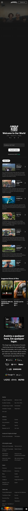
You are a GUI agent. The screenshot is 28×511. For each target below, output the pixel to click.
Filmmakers (17, 436)
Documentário (5, 422)
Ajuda (16, 482)
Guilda (16, 474)
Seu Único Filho (18, 403)
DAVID (4, 501)
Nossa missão (18, 468)
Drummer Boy (5, 498)
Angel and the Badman (20, 492)
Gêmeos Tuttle (18, 400)
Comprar (17, 476)
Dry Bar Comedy (6, 403)
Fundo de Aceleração (7, 436)
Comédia (4, 419)
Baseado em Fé (6, 428)
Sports (16, 425)
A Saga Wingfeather (7, 400)
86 (16, 305)
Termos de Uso (18, 446)
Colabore (4, 479)
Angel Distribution (19, 479)
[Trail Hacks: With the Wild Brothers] (7, 289)
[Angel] (14, 2)
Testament (17, 501)
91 (3, 305)
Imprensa (17, 471)
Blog (3, 474)
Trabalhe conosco (6, 471)
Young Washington (7, 492)
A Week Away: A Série (7, 405)
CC (18, 137)
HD (14, 137)
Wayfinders (17, 408)
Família (16, 422)
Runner (16, 495)
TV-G (10, 137)
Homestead (17, 405)
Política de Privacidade (7, 446)
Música (4, 476)
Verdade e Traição (6, 408)
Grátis (3, 425)
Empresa (4, 468)
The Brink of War (6, 495)
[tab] (6, 161)
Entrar (18, 154)
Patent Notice (18, 449)
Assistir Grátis (14, 150)
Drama (16, 419)
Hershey (17, 498)
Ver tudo (4, 411)
